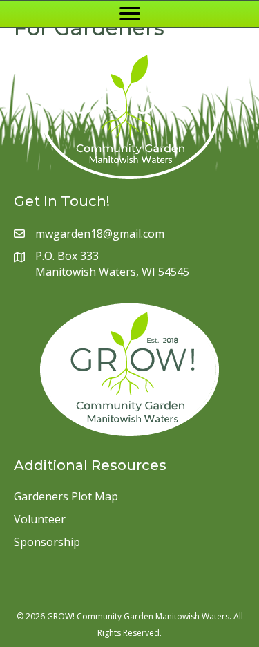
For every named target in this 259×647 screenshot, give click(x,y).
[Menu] (130, 14)
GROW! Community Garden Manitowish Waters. (139, 616)
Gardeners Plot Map (66, 496)
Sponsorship (47, 542)
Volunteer (40, 519)
